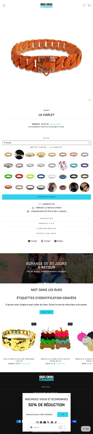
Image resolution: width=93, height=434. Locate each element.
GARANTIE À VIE (46, 223)
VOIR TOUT (46, 312)
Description (46, 218)
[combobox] (47, 143)
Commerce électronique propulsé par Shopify (46, 432)
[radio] (8, 155)
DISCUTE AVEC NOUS (46, 233)
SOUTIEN (46, 387)
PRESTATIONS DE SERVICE (46, 393)
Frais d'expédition (34, 127)
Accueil (46, 110)
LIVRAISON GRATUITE (46, 228)
